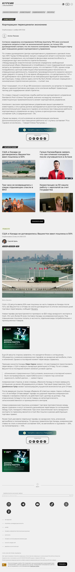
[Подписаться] (71, 496)
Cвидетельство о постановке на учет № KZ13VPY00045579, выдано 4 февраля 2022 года (23, 558)
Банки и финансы (10, 12)
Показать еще (37, 221)
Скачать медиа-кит (10, 542)
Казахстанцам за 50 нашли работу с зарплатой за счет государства (54, 187)
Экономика (8, 5)
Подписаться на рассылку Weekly (13, 493)
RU (67, 4)
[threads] (66, 504)
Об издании (8, 519)
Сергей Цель (12, 241)
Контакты (7, 535)
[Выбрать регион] (63, 4)
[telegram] (23, 504)
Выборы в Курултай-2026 (11, 546)
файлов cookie (34, 566)
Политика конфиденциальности (14, 523)
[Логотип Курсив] (8, 3)
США (17, 246)
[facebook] (9, 511)
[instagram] (9, 504)
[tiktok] (52, 504)
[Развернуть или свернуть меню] (72, 4)
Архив (6, 527)
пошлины (12, 246)
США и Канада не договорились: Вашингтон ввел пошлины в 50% (16, 154)
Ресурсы (50, 12)
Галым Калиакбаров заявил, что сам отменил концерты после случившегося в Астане (56, 154)
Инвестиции (25, 12)
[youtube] (37, 504)
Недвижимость (38, 12)
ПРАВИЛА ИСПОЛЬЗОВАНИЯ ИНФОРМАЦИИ (16, 539)
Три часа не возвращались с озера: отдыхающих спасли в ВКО (17, 187)
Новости (6, 229)
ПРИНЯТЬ (62, 564)
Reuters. (34, 309)
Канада (5, 246)
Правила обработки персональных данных (17, 531)
